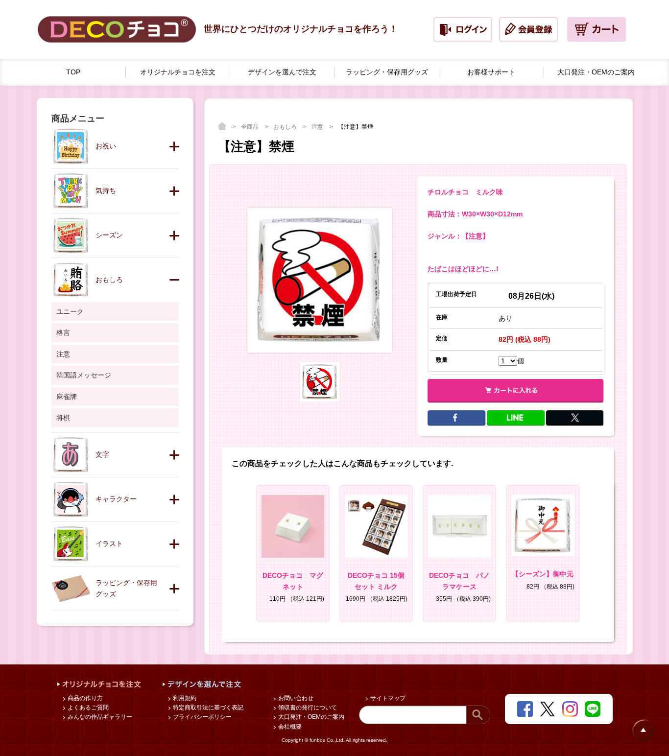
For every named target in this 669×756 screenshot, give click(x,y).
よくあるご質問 (87, 707)
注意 (318, 126)
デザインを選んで (282, 72)
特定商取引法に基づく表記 (207, 707)
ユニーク (70, 311)
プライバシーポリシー (201, 716)
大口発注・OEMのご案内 (310, 716)
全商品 (250, 126)
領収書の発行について (307, 707)
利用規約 (183, 698)
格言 (63, 332)
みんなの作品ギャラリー (99, 716)
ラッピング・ (387, 72)
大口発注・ (596, 72)
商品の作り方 (84, 698)
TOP (73, 72)
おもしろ (285, 126)
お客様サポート (491, 72)
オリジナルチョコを (177, 72)
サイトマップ (387, 698)
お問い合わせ (295, 698)
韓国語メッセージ (83, 375)
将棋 (63, 418)
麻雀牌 (66, 397)
